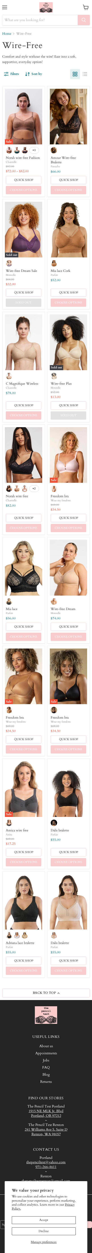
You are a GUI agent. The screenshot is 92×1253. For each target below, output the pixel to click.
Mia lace (11, 609)
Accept (43, 1220)
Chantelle (11, 162)
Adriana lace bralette (20, 943)
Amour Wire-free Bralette (63, 160)
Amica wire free (17, 830)
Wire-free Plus (61, 383)
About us (46, 1046)
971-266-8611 (46, 1166)
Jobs (46, 1060)
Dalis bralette (60, 830)
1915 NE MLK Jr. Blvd (46, 1111)
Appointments (46, 1053)
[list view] (85, 74)
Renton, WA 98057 (46, 1134)
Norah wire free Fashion (23, 158)
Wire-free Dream (63, 609)
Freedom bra (60, 496)
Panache (55, 166)
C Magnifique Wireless (22, 383)
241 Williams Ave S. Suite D (46, 1129)
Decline (44, 1231)
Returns (46, 1081)
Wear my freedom (61, 500)
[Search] (84, 20)
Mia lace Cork (60, 271)
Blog (46, 1074)
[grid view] (75, 74)
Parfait (54, 275)
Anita (9, 834)
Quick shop (23, 180)
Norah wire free (17, 496)
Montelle (11, 275)
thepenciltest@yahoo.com (46, 1162)
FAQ (46, 1067)
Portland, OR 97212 (46, 1115)
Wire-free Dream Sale (21, 271)
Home (6, 34)
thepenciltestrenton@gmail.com (46, 1180)
